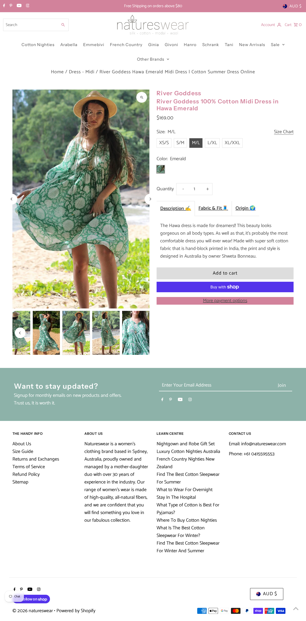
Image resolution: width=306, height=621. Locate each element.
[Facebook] (3, 6)
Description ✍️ (175, 208)
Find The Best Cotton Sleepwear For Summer (188, 478)
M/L (196, 143)
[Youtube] (19, 6)
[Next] (150, 199)
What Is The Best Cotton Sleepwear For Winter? (181, 532)
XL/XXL (232, 143)
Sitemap (20, 482)
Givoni (171, 44)
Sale (275, 44)
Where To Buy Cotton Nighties (187, 520)
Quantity (165, 189)
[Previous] (11, 199)
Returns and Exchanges (35, 459)
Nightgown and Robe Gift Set (186, 444)
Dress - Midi (81, 72)
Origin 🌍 (245, 208)
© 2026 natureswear (33, 611)
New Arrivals (252, 44)
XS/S (164, 143)
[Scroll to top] (295, 608)
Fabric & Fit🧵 (213, 208)
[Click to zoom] (141, 97)
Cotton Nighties (38, 44)
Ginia (153, 44)
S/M (180, 143)
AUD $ (296, 6)
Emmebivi (93, 44)
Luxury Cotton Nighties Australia (188, 452)
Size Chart (284, 132)
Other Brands (150, 59)
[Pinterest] (10, 6)
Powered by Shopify (75, 611)
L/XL (212, 143)
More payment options (225, 301)
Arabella (68, 44)
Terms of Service (28, 467)
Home (57, 72)
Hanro (190, 44)
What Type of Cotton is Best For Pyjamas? (188, 509)
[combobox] (30, 25)
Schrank (210, 44)
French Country (126, 44)
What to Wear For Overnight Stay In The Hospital (185, 493)
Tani (229, 44)
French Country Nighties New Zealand (185, 463)
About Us (21, 444)
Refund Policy (26, 474)
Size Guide (22, 452)
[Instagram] (27, 6)
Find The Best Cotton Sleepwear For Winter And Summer (188, 547)
